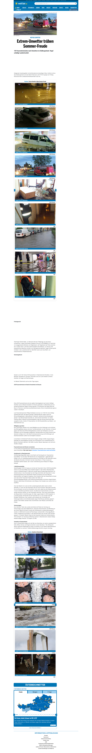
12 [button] (31, 714)
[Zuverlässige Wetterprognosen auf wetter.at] (23, 3)
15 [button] (38, 714)
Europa (38, 8)
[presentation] (14, 715)
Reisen (55, 0)
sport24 (39, 0)
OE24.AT (24, 8)
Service (61, 8)
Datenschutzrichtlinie (46, 738)
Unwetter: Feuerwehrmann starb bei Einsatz (43, 450)
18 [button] (44, 714)
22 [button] (53, 714)
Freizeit (48, 8)
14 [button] (35, 714)
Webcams (54, 8)
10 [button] (27, 714)
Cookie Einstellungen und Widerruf (46, 748)
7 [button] (21, 714)
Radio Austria (63, 0)
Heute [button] (20, 692)
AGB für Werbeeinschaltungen (46, 745)
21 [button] (51, 714)
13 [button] (33, 714)
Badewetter (74, 8)
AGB (46, 742)
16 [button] (40, 714)
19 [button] (46, 714)
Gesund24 (48, 0)
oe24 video (30, 0)
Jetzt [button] (17, 714)
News (43, 8)
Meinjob (52, 0)
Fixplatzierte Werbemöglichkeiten (46, 743)
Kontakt (46, 735)
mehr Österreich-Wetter (34, 727)
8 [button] (23, 714)
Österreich (35, 0)
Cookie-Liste (46, 740)
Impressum (46, 737)
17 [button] (42, 714)
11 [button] (29, 714)
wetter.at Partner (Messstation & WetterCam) (46, 746)
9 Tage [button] (50, 692)
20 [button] (49, 714)
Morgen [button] (35, 692)
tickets (58, 0)
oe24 (27, 0)
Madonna (43, 0)
